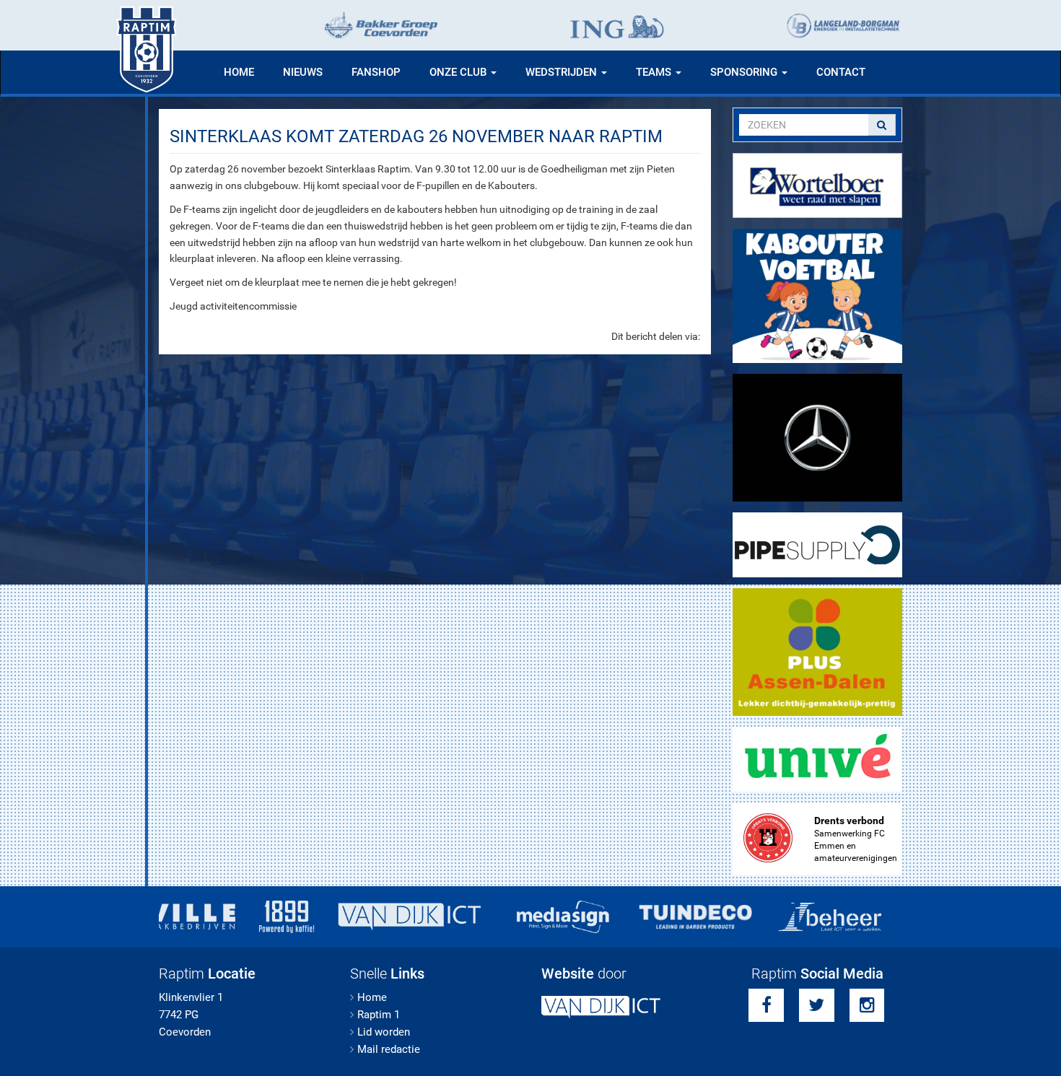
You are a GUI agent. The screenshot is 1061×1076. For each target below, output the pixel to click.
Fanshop (376, 72)
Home (239, 72)
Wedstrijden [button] (562, 72)
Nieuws (303, 72)
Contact (840, 72)
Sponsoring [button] (745, 72)
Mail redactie (388, 1049)
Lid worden (383, 1031)
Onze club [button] (459, 72)
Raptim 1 (378, 1014)
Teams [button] (655, 72)
